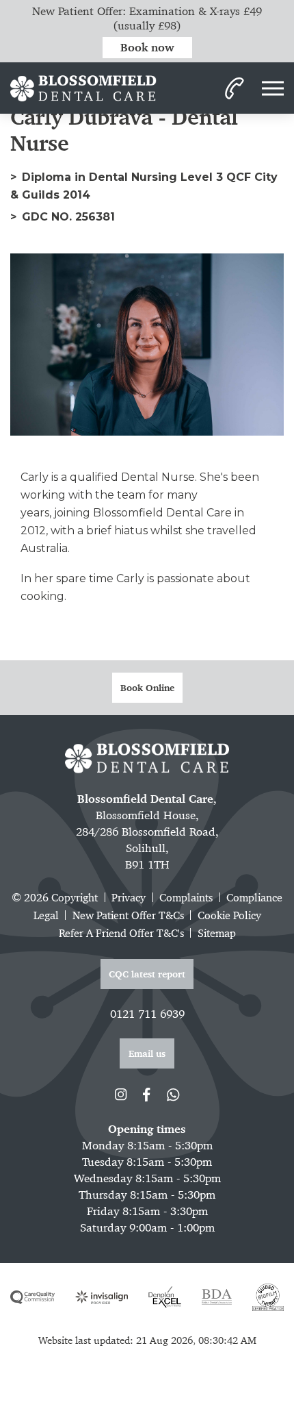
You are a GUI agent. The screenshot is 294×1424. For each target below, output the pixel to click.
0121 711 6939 (147, 1013)
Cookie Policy (229, 915)
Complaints (186, 897)
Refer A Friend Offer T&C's (121, 933)
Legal (46, 915)
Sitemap (217, 933)
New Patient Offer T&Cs (128, 915)
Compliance (254, 897)
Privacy (128, 897)
